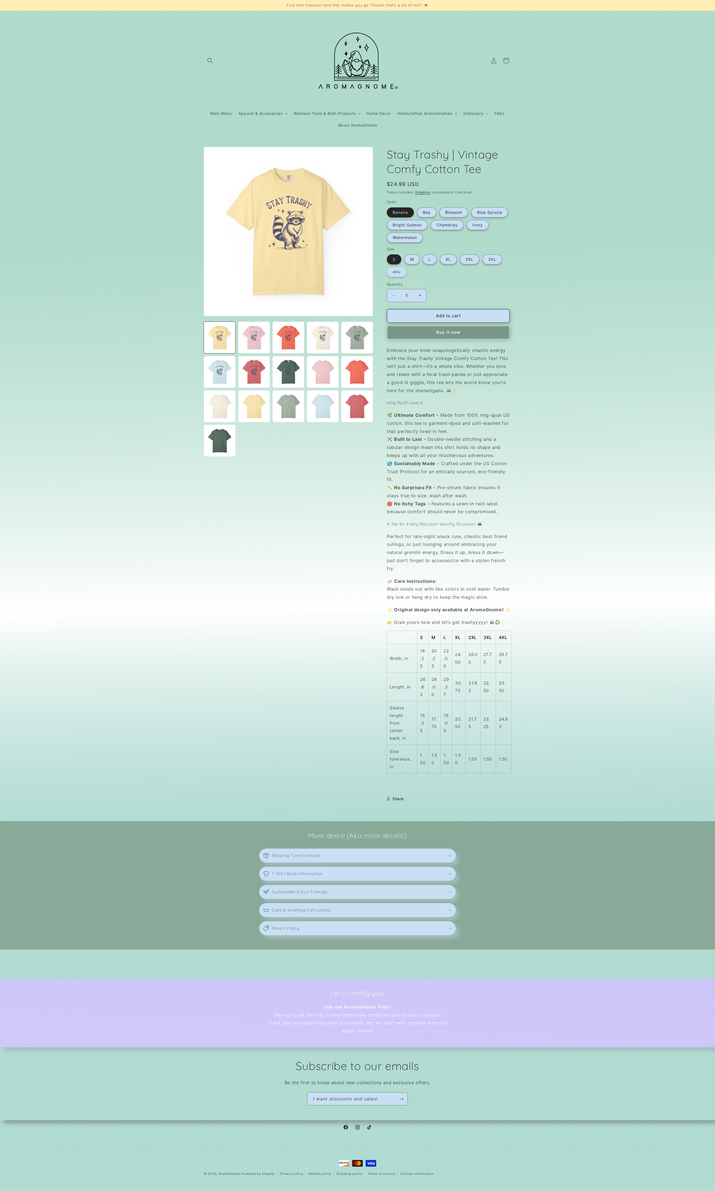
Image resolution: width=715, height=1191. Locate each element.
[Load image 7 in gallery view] (254, 372)
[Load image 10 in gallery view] (357, 372)
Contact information (417, 1174)
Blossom (453, 212)
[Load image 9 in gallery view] (323, 372)
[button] (210, 61)
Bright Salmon (407, 224)
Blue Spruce (489, 212)
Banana (400, 212)
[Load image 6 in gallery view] (219, 372)
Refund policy (320, 1174)
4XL (400, 273)
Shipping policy (350, 1174)
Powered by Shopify (258, 1174)
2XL (469, 259)
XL (448, 259)
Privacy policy (291, 1174)
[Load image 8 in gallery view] (288, 372)
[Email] (401, 1098)
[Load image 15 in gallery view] (357, 406)
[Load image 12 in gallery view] (254, 406)
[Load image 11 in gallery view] (219, 406)
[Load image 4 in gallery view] (323, 337)
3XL (492, 259)
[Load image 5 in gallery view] (357, 337)
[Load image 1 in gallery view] (219, 337)
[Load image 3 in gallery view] (288, 337)
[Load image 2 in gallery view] (254, 337)
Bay (427, 212)
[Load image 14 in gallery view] (323, 406)
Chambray (447, 224)
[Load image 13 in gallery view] (288, 406)
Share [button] (398, 798)
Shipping (422, 192)
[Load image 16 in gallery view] (219, 440)
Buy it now (448, 332)
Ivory (477, 224)
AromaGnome (229, 1174)
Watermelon (405, 237)
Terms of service (381, 1174)
